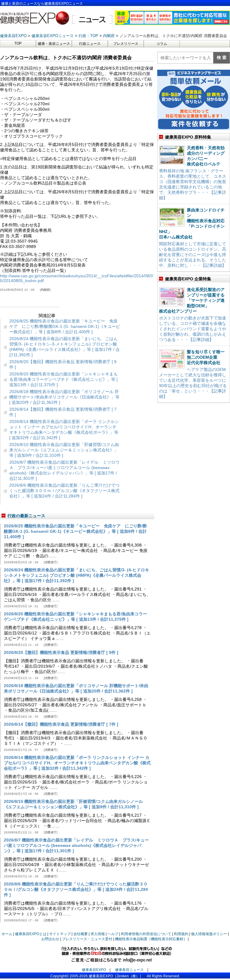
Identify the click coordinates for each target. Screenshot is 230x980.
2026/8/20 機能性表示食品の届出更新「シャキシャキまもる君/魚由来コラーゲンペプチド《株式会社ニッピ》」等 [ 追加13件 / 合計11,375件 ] (63, 379)
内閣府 (45, 289)
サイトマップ (60, 934)
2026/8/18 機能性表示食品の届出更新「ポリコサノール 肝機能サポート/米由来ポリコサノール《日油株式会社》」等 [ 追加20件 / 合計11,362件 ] (64, 397)
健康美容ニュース (129, 970)
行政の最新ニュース (26, 515)
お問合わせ (50, 939)
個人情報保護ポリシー (209, 934)
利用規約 (181, 934)
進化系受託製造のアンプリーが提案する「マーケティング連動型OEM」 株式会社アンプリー (192, 300)
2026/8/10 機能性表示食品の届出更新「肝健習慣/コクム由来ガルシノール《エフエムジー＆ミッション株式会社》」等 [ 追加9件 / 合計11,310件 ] (64, 450)
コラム (161, 44)
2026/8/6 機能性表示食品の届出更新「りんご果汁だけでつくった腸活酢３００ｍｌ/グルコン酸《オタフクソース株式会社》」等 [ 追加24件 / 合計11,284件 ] (64, 490)
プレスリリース (125, 44)
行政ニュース (90, 44)
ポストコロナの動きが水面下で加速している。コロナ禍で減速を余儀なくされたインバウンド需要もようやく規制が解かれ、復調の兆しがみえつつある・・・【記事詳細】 (192, 329)
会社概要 (80, 934)
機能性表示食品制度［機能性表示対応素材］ (151, 939)
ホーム (6, 934)
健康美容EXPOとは (30, 934)
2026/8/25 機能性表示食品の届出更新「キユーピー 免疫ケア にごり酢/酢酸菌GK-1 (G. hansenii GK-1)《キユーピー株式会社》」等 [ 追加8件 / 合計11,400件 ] (64, 326)
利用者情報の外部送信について (146, 934)
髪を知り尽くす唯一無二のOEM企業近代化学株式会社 (206, 357)
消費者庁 (51, 562)
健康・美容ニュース (54, 44)
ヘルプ (113, 934)
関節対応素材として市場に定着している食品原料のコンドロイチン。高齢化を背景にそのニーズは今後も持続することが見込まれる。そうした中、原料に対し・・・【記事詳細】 (192, 254)
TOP (18, 43)
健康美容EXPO (94, 970)
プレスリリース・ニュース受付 (87, 939)
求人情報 (97, 934)
